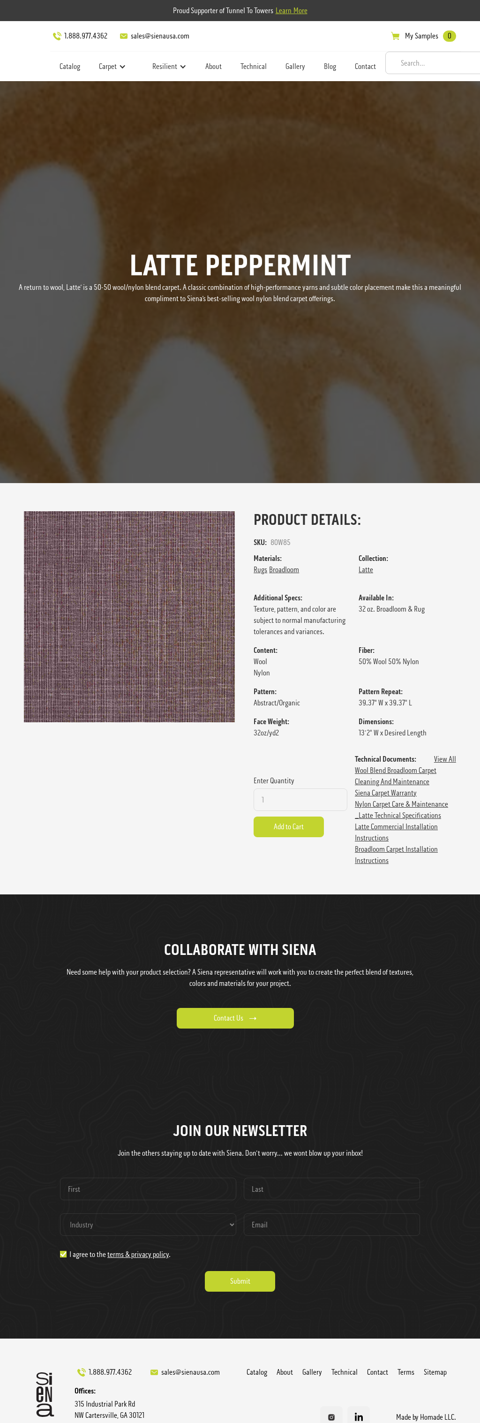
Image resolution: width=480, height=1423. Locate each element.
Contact (365, 66)
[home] (26, 49)
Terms (406, 1372)
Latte (366, 569)
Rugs (260, 569)
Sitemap (435, 1372)
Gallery (295, 66)
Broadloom (284, 569)
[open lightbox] (129, 616)
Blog (330, 66)
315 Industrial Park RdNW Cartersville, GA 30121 (109, 1410)
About (213, 66)
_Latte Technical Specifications (398, 815)
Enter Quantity (274, 780)
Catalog (70, 66)
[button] (112, 66)
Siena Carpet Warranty (386, 792)
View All (445, 759)
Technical (253, 66)
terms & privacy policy (138, 1254)
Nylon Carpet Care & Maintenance (401, 804)
